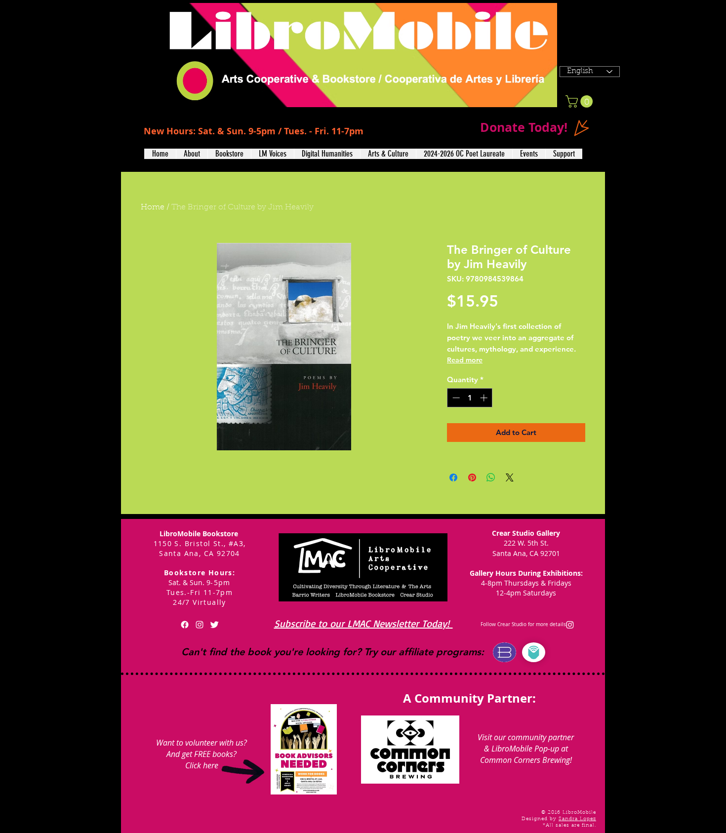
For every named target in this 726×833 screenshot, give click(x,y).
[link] (580, 101)
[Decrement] (455, 398)
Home (152, 207)
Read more (465, 360)
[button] (191, 154)
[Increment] (484, 398)
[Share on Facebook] (453, 477)
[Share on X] (510, 477)
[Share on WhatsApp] (491, 477)
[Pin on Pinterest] (472, 477)
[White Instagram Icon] (199, 625)
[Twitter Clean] (214, 625)
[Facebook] (185, 625)
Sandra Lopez (577, 819)
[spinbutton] (470, 398)
